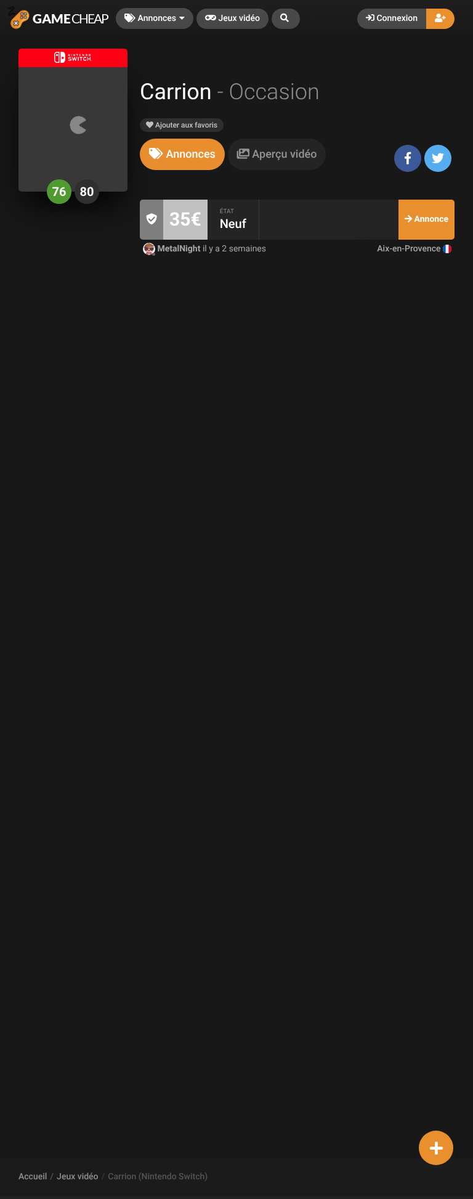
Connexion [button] (396, 18)
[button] (286, 19)
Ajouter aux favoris (185, 125)
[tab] (182, 154)
